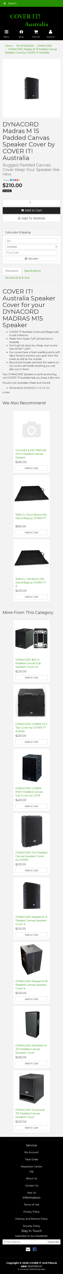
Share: (7, 180)
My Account (31, 1152)
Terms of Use (31, 1204)
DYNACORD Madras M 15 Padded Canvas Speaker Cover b (31, 920)
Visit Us (31, 1192)
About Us (31, 1178)
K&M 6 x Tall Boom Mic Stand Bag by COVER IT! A (30, 582)
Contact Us (31, 1185)
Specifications (32, 270)
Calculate (32, 258)
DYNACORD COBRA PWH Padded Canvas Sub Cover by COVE (29, 792)
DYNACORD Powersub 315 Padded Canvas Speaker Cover (30, 1113)
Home (9, 45)
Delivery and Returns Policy (31, 1218)
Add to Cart (33, 210)
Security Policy (31, 1226)
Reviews (10, 277)
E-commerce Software (27, 1269)
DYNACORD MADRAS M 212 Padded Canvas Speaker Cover (31, 1049)
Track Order (31, 1159)
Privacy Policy (31, 1211)
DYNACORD (44, 45)
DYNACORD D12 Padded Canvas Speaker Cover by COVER (31, 856)
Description (12, 270)
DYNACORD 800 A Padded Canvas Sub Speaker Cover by (28, 663)
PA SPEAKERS (25, 45)
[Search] (5, 3)
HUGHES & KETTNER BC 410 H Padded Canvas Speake (31, 454)
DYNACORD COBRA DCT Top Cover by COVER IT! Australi (31, 727)
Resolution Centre (31, 1166)
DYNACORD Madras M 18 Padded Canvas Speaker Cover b (31, 985)
